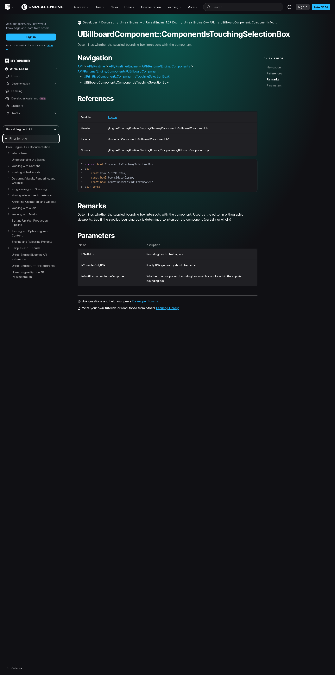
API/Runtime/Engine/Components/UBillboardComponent (118, 71)
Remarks (273, 79)
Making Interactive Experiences (32, 195)
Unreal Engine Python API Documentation (28, 274)
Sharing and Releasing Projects (32, 241)
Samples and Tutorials (26, 248)
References (274, 73)
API (80, 66)
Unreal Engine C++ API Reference (33, 265)
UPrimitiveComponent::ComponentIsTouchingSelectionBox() (127, 76)
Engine (112, 117)
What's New (19, 153)
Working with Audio (24, 208)
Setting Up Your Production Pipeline (30, 222)
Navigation (274, 67)
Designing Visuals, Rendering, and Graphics (33, 180)
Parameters (274, 85)
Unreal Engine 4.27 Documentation (27, 147)
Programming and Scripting (29, 189)
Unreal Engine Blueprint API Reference (29, 257)
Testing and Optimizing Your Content (30, 233)
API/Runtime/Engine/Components (166, 66)
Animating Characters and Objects (34, 201)
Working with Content (26, 165)
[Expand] (8, 153)
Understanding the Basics (28, 159)
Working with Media (24, 214)
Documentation (108, 22)
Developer (90, 22)
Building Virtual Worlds (26, 172)
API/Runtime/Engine (123, 66)
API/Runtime (96, 66)
